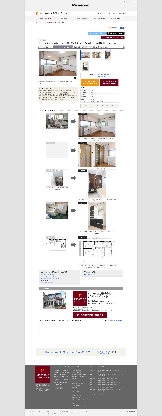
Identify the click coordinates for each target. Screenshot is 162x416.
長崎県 (107, 389)
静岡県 (103, 380)
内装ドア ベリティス (48, 282)
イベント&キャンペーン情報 (60, 382)
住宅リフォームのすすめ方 (60, 374)
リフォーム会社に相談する (96, 394)
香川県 (103, 387)
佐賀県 (103, 389)
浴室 (73, 376)
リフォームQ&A (75, 403)
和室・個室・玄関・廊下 (81, 47)
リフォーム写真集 (76, 385)
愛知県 (107, 380)
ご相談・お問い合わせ (99, 18)
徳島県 (99, 387)
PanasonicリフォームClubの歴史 (61, 372)
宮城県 (115, 370)
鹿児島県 (100, 391)
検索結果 (57, 22)
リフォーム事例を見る (44, 18)
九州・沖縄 (92, 389)
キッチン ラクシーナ (48, 274)
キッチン (74, 374)
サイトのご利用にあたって (33, 411)
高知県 (111, 387)
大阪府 (107, 382)
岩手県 (111, 370)
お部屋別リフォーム (76, 395)
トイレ (76, 376)
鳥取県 (99, 384)
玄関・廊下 (74, 378)
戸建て (73, 372)
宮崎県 (120, 389)
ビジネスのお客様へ (119, 13)
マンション (78, 372)
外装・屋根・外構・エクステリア (98, 47)
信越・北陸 (92, 378)
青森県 (103, 370)
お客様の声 (74, 387)
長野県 (115, 378)
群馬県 (103, 374)
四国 (91, 387)
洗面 (80, 376)
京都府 (103, 382)
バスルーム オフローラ (49, 276)
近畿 (91, 382)
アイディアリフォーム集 (77, 380)
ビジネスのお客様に (58, 384)
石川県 (107, 378)
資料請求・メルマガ (103, 13)
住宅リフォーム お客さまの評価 (61, 376)
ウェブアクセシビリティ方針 (49, 411)
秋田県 (107, 370)
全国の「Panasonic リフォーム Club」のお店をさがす (99, 106)
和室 (83, 376)
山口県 (115, 384)
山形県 (120, 370)
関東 (91, 374)
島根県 (103, 384)
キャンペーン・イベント (117, 18)
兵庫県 (111, 382)
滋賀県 (99, 382)
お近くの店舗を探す (63, 18)
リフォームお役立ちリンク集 (79, 405)
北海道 (99, 370)
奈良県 (115, 382)
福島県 (99, 371)
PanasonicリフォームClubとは (61, 370)
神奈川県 (120, 374)
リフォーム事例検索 (48, 22)
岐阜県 (99, 380)
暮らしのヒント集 (76, 397)
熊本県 (111, 389)
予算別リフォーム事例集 (77, 383)
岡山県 (107, 384)
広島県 (111, 384)
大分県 (115, 389)
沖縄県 (104, 391)
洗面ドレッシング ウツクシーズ (51, 278)
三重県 (111, 380)
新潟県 (99, 378)
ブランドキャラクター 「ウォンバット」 (59, 387)
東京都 (115, 374)
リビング (85, 374)
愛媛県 (107, 387)
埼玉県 (107, 374)
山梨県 (99, 375)
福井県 (111, 378)
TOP (40, 22)
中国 (91, 384)
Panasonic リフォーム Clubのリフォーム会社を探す (79, 352)
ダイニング (79, 374)
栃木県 (103, 375)
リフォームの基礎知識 (81, 18)
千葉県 (111, 374)
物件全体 (46, 47)
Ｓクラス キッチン (90, 274)
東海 (91, 380)
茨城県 (99, 374)
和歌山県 (120, 382)
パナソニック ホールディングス (79, 411)
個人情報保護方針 (63, 411)
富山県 (103, 378)
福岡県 (99, 389)
